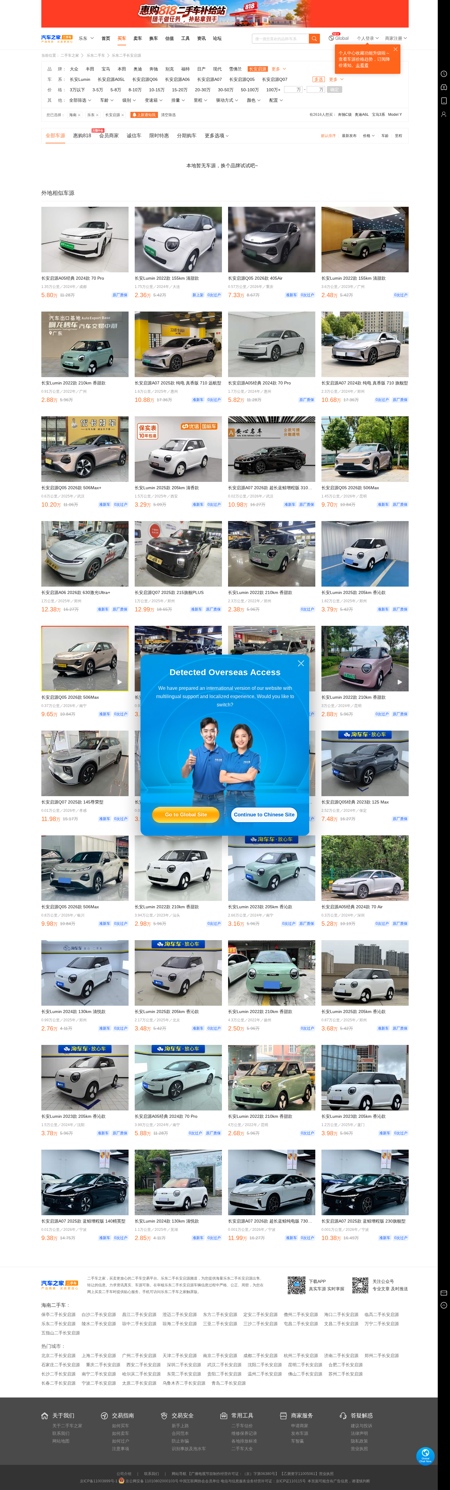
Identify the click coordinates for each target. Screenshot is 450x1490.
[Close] (301, 663)
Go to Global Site (186, 815)
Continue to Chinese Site (264, 815)
